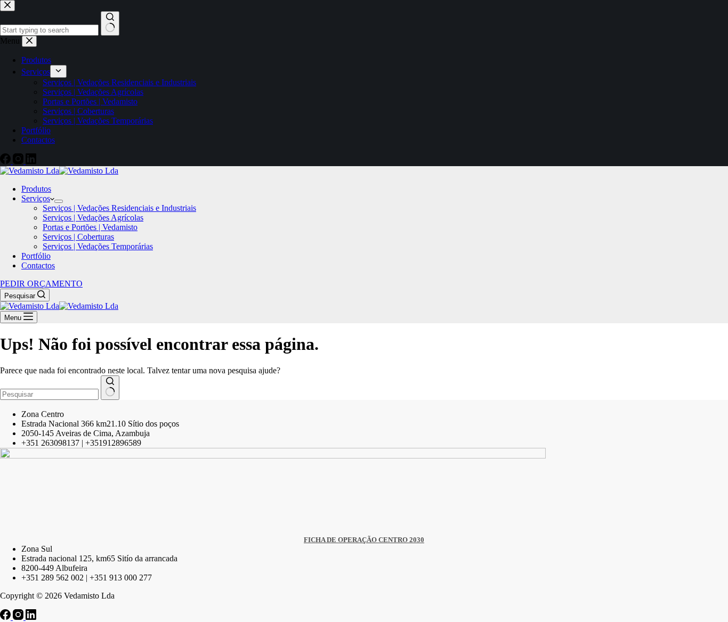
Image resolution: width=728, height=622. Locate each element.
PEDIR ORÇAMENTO (41, 283)
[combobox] (49, 394)
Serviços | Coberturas (78, 236)
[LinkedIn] (31, 616)
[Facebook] (6, 616)
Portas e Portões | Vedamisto (90, 227)
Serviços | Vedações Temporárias (98, 246)
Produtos (36, 188)
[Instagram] (19, 616)
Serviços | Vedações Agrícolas (93, 217)
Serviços (35, 198)
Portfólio (36, 255)
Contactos (38, 265)
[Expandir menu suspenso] (58, 201)
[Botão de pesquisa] (110, 387)
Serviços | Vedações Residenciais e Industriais (119, 207)
